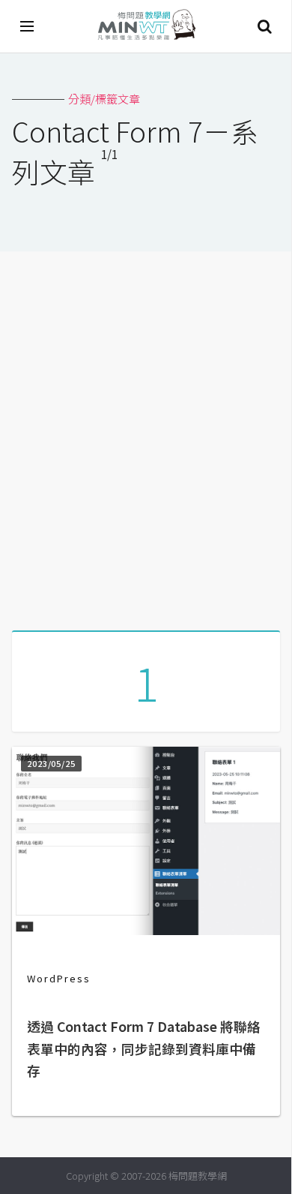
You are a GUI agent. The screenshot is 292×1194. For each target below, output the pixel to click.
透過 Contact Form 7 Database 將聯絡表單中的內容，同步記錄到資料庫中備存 (144, 1049)
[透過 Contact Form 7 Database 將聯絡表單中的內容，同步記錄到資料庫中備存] (146, 930)
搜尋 (264, 26)
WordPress (59, 978)
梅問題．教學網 (146, 26)
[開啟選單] (27, 26)
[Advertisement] (146, 435)
